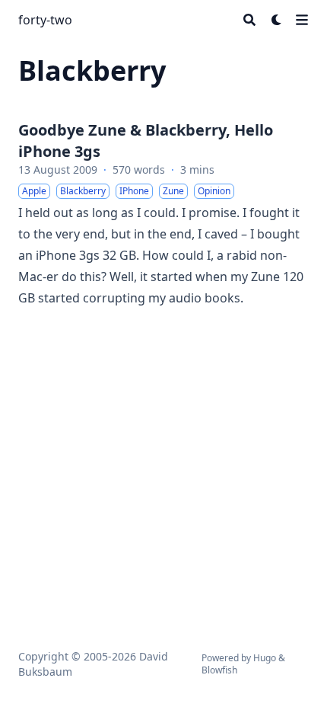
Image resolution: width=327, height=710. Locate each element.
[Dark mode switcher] (277, 20)
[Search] (249, 20)
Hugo (264, 657)
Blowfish (219, 670)
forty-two (45, 19)
